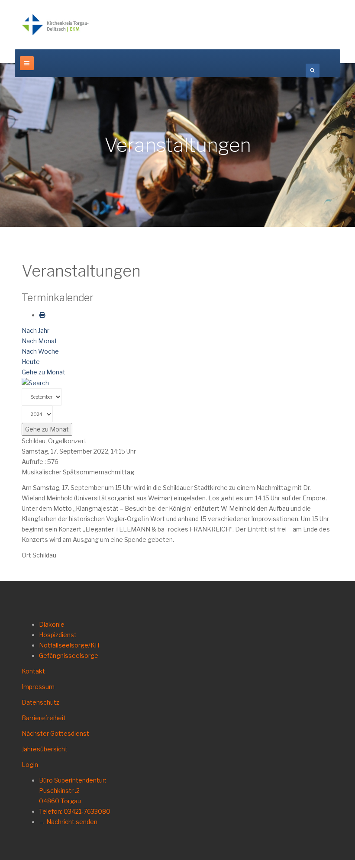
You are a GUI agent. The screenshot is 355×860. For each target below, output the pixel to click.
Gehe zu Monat (43, 372)
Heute (31, 361)
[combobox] (313, 70)
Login (30, 764)
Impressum (38, 686)
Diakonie (52, 624)
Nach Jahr (35, 330)
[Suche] (35, 382)
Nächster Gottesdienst (55, 733)
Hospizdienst (58, 634)
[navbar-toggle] (27, 63)
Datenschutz (40, 702)
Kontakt (33, 671)
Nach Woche (40, 351)
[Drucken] (42, 315)
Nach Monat (39, 341)
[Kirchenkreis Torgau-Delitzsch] (55, 24)
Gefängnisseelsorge (68, 655)
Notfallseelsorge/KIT (69, 645)
